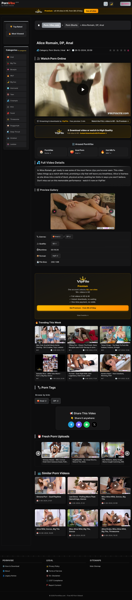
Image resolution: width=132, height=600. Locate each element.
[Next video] (127, 453)
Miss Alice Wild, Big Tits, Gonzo (79, 530)
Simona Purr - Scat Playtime (48, 497)
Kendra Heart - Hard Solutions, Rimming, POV (112, 375)
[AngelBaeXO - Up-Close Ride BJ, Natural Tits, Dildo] (85, 450)
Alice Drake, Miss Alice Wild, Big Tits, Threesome (114, 530)
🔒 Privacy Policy (52, 566)
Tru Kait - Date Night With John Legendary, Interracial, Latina (80, 375)
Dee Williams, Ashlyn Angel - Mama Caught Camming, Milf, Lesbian (113, 462)
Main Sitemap (95, 566)
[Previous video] (38, 453)
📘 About (6, 571)
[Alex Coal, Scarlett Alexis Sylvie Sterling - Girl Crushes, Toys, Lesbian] (50, 334)
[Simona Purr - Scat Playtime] (50, 485)
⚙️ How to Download (11, 566)
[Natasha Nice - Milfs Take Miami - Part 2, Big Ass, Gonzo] (50, 363)
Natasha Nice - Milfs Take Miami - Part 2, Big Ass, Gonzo (48, 375)
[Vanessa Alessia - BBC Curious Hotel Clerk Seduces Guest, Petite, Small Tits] (56, 450)
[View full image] (83, 211)
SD (54, 244)
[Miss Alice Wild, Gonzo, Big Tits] (115, 485)
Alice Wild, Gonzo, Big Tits (48, 529)
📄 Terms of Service (54, 571)
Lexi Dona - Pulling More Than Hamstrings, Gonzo (82, 498)
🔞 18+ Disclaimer (53, 576)
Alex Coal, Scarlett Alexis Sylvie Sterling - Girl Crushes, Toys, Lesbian (49, 346)
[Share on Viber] (79, 424)
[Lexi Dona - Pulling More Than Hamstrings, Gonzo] (83, 485)
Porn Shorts (71, 25)
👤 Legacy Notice (9, 576)
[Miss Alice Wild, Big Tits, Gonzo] (83, 517)
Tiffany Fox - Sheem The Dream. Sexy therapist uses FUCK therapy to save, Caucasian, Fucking (83, 346)
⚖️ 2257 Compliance (54, 580)
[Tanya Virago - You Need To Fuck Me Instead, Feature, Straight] (115, 334)
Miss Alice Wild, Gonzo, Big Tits (114, 498)
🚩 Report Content (53, 585)
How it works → (82, 315)
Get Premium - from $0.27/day (83, 308)
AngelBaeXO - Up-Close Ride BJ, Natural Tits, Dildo (85, 461)
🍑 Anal (56, 237)
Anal (63, 50)
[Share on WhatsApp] (87, 424)
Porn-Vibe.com (51, 25)
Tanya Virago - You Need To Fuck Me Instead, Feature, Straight (114, 346)
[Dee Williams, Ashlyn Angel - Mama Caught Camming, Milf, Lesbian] (115, 450)
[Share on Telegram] (71, 424)
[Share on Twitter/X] (94, 424)
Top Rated (16, 27)
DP (68, 237)
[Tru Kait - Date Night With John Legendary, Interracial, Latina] (82, 363)
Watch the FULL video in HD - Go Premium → (110, 121)
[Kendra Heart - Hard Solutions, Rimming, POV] (115, 363)
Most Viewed (16, 34)
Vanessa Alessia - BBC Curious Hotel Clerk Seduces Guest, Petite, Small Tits (55, 462)
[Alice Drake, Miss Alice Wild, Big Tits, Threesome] (115, 517)
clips (94, 170)
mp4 (54, 256)
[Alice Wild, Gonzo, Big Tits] (50, 517)
